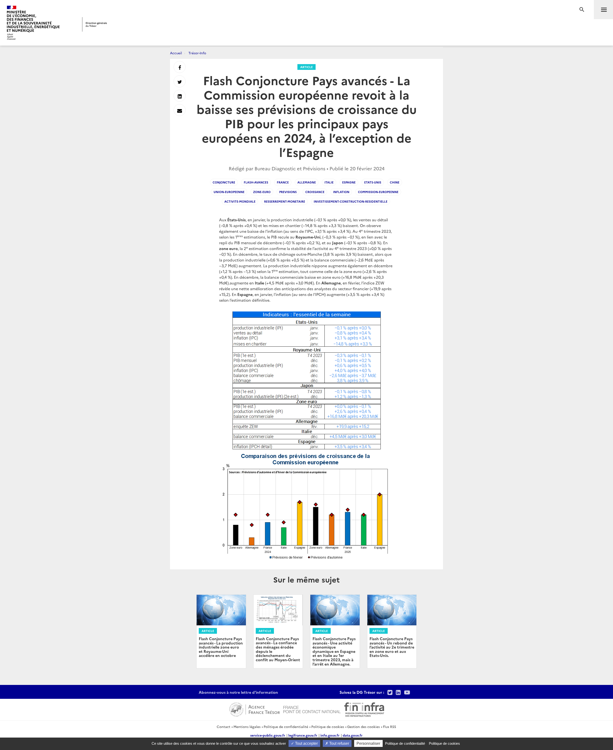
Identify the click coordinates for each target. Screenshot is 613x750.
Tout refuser (338, 743)
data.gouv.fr (353, 735)
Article (306, 67)
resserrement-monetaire (284, 201)
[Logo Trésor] (94, 24)
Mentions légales (247, 726)
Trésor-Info (197, 52)
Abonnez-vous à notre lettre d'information (238, 692)
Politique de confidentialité (286, 726)
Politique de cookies (327, 726)
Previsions (288, 192)
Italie (329, 182)
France (283, 182)
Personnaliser (368, 743)
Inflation (341, 192)
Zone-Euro (262, 192)
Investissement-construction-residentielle (350, 201)
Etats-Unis (372, 182)
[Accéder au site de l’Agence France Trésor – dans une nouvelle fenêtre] (254, 708)
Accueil (176, 52)
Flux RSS (389, 726)
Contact (223, 726)
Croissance (314, 192)
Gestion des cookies (363, 726)
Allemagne (306, 182)
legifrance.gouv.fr (302, 735)
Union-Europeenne (229, 192)
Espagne (349, 182)
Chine (394, 182)
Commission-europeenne (378, 192)
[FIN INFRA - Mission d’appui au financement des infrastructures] (364, 708)
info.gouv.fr (330, 735)
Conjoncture (224, 182)
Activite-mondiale (239, 201)
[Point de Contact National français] (312, 708)
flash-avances (256, 182)
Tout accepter (306, 743)
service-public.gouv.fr (267, 735)
